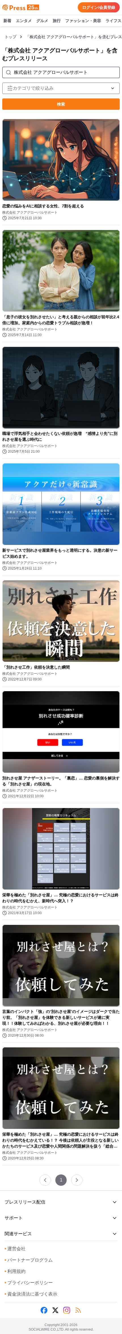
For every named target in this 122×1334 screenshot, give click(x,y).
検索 (61, 104)
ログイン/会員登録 (98, 7)
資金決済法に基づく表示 (31, 1294)
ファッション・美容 (83, 20)
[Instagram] (66, 1310)
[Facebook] (44, 1310)
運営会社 (15, 1248)
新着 (7, 20)
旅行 (57, 20)
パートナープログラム (29, 1260)
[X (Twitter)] (55, 1310)
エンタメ (24, 20)
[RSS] (78, 1310)
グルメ (42, 20)
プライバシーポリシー (29, 1282)
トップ (10, 37)
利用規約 (15, 1271)
